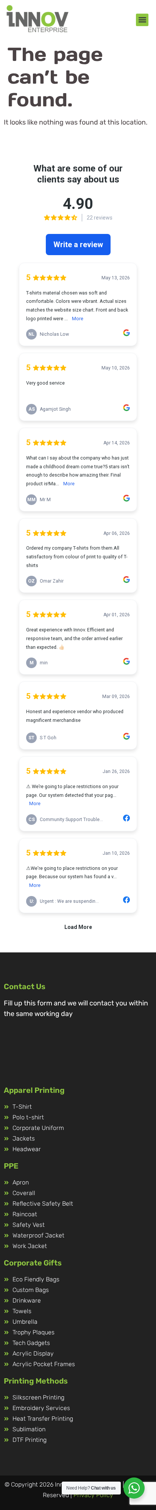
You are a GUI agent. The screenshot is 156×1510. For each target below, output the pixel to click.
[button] (142, 20)
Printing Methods (36, 1380)
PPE (11, 1165)
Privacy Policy (93, 1495)
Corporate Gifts (33, 1262)
